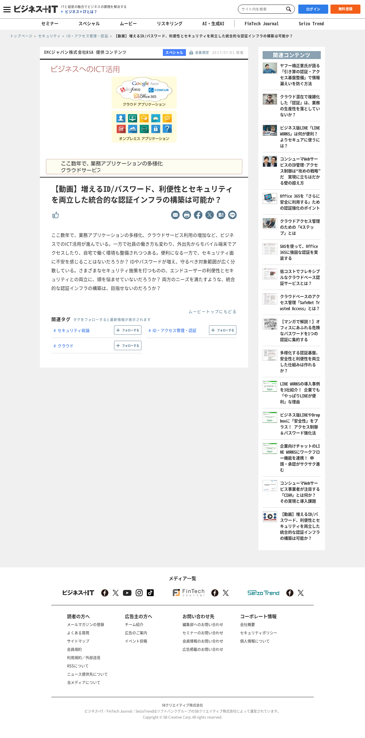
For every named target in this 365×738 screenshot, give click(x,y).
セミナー (49, 23)
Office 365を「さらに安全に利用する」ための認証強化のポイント (300, 202)
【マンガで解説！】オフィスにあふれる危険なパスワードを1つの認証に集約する (300, 330)
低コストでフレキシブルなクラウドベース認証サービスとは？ (300, 277)
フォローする (130, 330)
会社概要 (247, 624)
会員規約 (74, 649)
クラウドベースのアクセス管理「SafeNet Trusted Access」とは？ (300, 302)
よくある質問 (78, 632)
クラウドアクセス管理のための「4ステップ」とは (300, 227)
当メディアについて (83, 682)
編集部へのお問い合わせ (202, 624)
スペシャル (89, 23)
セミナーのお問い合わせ (202, 632)
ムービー (128, 23)
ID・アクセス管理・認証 (174, 330)
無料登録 (345, 8)
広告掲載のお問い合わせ (202, 649)
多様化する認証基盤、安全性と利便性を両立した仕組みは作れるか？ (300, 361)
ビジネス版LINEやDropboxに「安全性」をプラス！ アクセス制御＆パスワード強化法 (300, 423)
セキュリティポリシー (258, 632)
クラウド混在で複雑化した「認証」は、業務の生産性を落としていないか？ (300, 105)
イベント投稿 (136, 641)
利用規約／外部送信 (83, 657)
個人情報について (255, 641)
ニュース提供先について (87, 674)
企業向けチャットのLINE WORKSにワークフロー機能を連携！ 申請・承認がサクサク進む (300, 458)
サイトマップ (78, 641)
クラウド (66, 345)
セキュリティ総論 (74, 330)
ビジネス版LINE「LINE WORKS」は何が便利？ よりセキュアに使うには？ (300, 136)
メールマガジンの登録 (85, 624)
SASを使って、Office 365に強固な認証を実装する (299, 252)
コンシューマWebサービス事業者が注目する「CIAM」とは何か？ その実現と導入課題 (300, 492)
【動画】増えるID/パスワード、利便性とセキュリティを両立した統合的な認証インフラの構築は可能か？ (300, 526)
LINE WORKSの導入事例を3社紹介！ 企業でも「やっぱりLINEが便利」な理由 (300, 392)
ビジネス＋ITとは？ (81, 11)
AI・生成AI (213, 23)
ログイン (313, 9)
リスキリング (169, 23)
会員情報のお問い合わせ (202, 641)
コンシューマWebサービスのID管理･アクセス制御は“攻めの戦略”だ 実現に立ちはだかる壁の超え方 (300, 170)
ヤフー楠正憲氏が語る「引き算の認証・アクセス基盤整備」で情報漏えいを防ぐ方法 (300, 74)
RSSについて (78, 665)
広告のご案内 (136, 632)
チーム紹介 (134, 624)
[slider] (156, 173)
